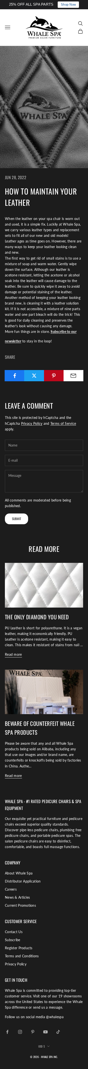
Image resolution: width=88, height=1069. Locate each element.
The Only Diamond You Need (37, 617)
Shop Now (68, 4)
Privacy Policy (32, 423)
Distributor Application (23, 881)
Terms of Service (63, 423)
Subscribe (12, 940)
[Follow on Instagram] (20, 1031)
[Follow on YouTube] (45, 1031)
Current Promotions (20, 905)
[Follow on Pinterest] (32, 1031)
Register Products (19, 948)
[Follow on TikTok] (58, 1031)
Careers (11, 889)
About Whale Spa (19, 873)
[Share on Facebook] (14, 375)
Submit (16, 518)
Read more (13, 654)
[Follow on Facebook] (7, 1031)
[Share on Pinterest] (54, 375)
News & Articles (17, 897)
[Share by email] (73, 375)
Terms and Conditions (22, 956)
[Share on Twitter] (34, 375)
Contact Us (13, 932)
